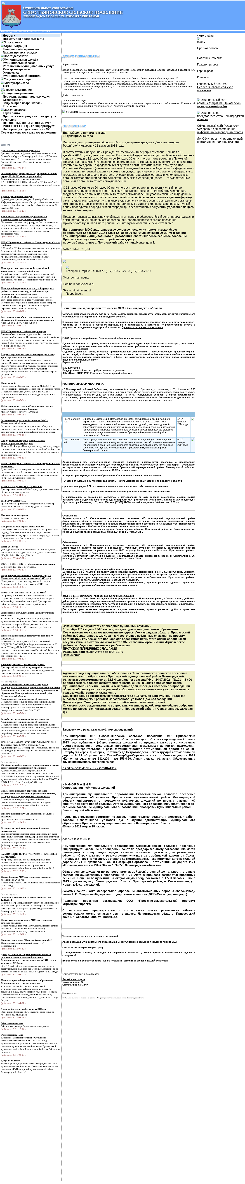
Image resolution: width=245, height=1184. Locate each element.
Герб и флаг (205, 70)
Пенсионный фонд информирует (27, 122)
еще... (201, 41)
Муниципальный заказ (19, 62)
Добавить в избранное (41, 32)
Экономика (11, 72)
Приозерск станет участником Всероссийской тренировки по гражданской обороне (25, 269)
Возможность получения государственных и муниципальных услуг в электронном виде (24, 218)
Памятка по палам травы (14, 515)
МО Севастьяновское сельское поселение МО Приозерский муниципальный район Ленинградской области (104, 998)
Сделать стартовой (19, 32)
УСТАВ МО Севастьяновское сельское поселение (94, 112)
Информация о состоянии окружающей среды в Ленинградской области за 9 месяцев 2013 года (26, 577)
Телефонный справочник (21, 49)
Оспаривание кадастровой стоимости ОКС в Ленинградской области (24, 422)
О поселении (13, 42)
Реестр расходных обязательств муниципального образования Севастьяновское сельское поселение (27, 318)
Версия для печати (69, 993)
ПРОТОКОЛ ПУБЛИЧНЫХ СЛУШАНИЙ (23, 592)
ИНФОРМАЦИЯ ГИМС (13, 500)
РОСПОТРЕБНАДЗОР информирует (29, 126)
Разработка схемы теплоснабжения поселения (25, 719)
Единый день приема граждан (16, 196)
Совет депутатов (16, 56)
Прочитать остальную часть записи (142, 327)
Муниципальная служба (21, 59)
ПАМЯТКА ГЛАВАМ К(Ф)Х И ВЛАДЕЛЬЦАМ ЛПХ (28, 742)
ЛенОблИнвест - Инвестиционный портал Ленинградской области (220, 140)
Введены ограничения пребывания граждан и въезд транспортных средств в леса (28, 356)
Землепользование (18, 89)
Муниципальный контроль (22, 75)
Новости (9, 35)
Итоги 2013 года (9, 546)
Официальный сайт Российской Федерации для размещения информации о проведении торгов (220, 129)
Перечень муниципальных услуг (26, 96)
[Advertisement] (127, 42)
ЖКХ (6, 86)
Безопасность (13, 99)
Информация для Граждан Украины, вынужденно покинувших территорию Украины (27, 407)
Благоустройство (16, 83)
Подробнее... (74, 293)
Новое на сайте (9, 383)
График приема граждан (20, 52)
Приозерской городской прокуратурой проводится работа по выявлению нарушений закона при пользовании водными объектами (27, 291)
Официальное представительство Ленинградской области (220, 116)
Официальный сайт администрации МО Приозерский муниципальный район (219, 103)
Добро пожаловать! (11, 1060)
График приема (207, 64)
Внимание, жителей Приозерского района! (23, 664)
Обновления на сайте (12, 1023)
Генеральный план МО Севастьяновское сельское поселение (215, 87)
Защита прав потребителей (22, 103)
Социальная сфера (17, 79)
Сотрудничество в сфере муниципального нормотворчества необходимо (23, 442)
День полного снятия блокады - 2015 (20, 150)
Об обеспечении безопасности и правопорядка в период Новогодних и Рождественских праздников (30, 766)
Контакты (10, 106)
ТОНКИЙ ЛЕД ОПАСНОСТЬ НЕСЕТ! (21, 486)
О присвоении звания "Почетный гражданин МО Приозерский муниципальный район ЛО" (26, 941)
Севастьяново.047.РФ (75, 984)
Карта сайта (11, 113)
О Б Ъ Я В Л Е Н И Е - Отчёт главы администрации (28, 564)
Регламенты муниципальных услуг (28, 66)
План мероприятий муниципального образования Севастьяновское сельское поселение (27, 981)
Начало (4, 32)
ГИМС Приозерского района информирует (23, 331)
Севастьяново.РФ (72, 982)
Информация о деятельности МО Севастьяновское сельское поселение (28, 131)
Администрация (15, 46)
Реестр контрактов (16, 69)
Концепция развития (19, 93)
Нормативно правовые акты (23, 38)
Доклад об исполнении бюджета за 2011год (23, 1009)
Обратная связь (15, 109)
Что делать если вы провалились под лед (22, 526)
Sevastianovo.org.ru (73, 979)
